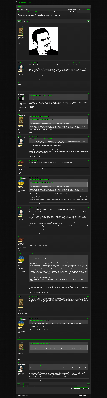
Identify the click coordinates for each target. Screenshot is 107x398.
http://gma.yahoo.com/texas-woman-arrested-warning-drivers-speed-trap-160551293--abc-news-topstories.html (50, 26)
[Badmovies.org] (18, 109)
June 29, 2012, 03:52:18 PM (33, 24)
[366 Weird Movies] (18, 193)
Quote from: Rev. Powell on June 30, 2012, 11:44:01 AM (40, 365)
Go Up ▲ (88, 395)
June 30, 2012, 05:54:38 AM (33, 136)
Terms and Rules (83, 395)
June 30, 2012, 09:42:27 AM (33, 177)
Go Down (19, 21)
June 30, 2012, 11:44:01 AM (33, 253)
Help (79, 395)
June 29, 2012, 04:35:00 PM (33, 62)
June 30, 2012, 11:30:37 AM (33, 207)
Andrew (20, 93)
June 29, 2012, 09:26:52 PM (33, 82)
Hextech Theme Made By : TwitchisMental (24, 396)
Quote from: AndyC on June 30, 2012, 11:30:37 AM (39, 256)
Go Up (19, 383)
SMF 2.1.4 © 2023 (20, 395)
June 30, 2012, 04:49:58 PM (33, 362)
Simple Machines (25, 395)
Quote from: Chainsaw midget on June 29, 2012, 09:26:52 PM (41, 95)
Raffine (20, 160)
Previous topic (81, 17)
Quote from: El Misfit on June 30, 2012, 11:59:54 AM (40, 320)
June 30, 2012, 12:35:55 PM (33, 340)
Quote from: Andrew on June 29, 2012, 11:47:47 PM (40, 116)
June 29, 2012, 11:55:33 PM (33, 114)
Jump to (71, 388)
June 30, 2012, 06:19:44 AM (33, 160)
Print (88, 21)
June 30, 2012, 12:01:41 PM (33, 318)
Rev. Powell (21, 177)
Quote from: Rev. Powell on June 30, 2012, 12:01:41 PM (40, 343)
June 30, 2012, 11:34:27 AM (33, 236)
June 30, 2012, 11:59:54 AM (33, 296)
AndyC (19, 62)
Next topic (87, 17)
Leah (19, 25)
